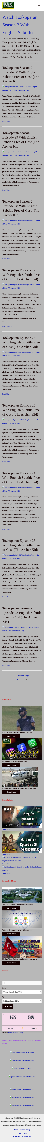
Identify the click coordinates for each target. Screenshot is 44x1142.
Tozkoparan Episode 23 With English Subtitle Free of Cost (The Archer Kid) (21, 545)
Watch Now (6, 829)
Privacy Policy (22, 1133)
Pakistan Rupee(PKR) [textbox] (11, 1001)
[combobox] (22, 992)
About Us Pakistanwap (22, 1130)
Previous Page (22, 675)
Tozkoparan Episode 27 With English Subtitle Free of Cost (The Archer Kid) (21, 274)
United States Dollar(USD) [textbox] (12, 992)
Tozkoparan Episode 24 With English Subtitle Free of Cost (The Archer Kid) (21, 477)
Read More (11, 736)
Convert (8, 1006)
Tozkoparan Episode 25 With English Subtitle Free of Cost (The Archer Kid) (21, 409)
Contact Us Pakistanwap (22, 1137)
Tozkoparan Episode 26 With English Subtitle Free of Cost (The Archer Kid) (21, 342)
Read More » (6, 121)
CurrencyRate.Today (15, 1032)
